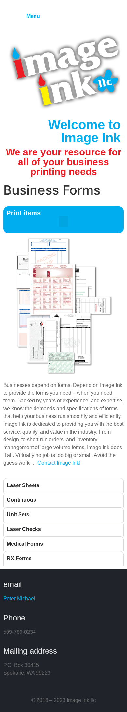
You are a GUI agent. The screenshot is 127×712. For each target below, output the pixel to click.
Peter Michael (19, 598)
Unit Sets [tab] (18, 514)
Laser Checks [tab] (24, 529)
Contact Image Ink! (58, 463)
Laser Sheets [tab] (23, 485)
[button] (63, 221)
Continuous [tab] (21, 500)
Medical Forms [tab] (25, 543)
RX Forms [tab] (19, 558)
